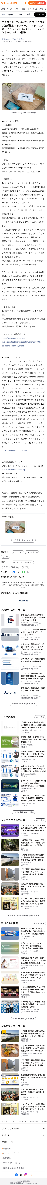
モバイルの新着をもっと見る (23, 1019)
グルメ (17, 9)
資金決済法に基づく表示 (13, 1168)
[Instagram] (25, 1174)
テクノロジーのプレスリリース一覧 (24, 1121)
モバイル (5, 557)
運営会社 (6, 1148)
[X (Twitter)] (18, 572)
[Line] (23, 572)
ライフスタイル (32, 552)
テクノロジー (18, 552)
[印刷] (28, 572)
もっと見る (40, 717)
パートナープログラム (12, 1153)
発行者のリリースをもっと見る (23, 704)
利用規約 (6, 1158)
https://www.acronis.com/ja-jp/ (14, 450)
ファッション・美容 (35, 9)
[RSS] (30, 1174)
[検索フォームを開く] (24, 3)
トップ (4, 1121)
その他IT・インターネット (23, 562)
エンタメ (10, 9)
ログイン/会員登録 (37, 3)
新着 (3, 9)
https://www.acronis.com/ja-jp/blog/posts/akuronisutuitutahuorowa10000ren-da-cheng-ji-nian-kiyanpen (22, 342)
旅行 (24, 9)
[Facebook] (14, 572)
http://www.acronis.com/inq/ (13, 470)
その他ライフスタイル (10, 567)
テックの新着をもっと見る (23, 812)
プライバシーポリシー (12, 1163)
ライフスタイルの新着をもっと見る (23, 915)
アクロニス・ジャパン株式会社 (14, 39)
